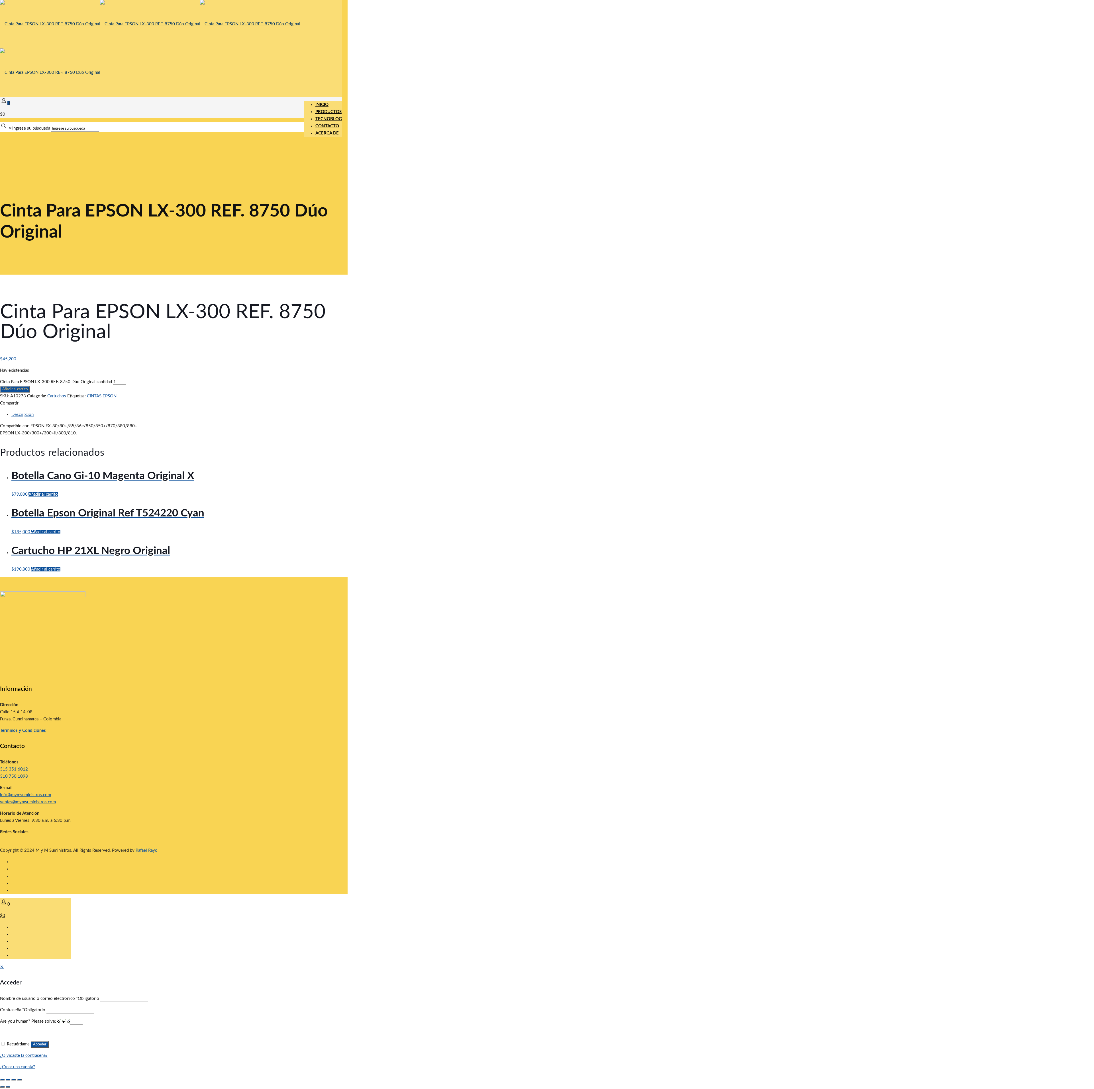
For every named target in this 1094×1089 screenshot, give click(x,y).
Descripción (22, 414)
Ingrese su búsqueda (31, 128)
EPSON (110, 396)
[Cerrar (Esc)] (19, 1079)
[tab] (176, 414)
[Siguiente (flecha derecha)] (8, 1087)
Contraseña (22, 1010)
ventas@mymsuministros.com (28, 802)
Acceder (39, 1044)
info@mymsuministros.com (25, 795)
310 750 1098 (14, 776)
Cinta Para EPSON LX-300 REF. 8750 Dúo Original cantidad (56, 382)
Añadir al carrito (15, 389)
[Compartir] (13, 1079)
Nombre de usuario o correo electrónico (49, 998)
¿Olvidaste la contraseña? (24, 1055)
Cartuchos (56, 396)
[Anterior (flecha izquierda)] (2, 1087)
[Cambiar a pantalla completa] (8, 1079)
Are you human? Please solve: (28, 1021)
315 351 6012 (14, 769)
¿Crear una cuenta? (17, 1067)
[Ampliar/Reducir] (2, 1079)
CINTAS (94, 396)
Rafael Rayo (147, 850)
